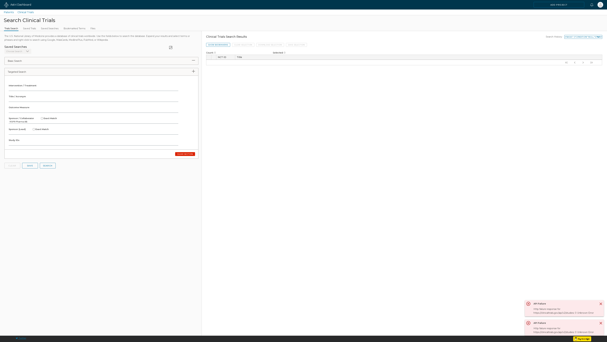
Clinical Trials (26, 12)
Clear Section (185, 154)
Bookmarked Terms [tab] (74, 28)
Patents (9, 12)
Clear (12, 166)
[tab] (193, 60)
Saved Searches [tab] (49, 28)
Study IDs (14, 140)
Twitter (22, 338)
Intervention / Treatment (22, 85)
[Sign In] (600, 5)
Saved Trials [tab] (29, 28)
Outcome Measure (19, 107)
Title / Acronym (17, 96)
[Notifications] (591, 4)
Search (47, 166)
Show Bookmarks (218, 45)
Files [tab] (92, 28)
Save (30, 166)
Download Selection (270, 45)
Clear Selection (243, 45)
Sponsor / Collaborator (33, 118)
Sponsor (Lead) (29, 129)
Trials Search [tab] (11, 28)
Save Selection (296, 45)
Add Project (559, 5)
